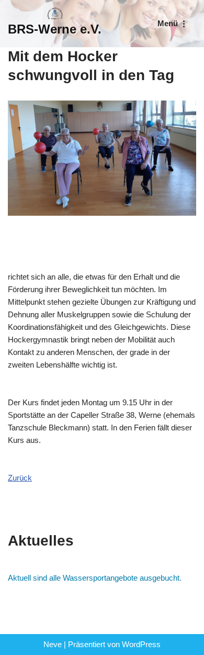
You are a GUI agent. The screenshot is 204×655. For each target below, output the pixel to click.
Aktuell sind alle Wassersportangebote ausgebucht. (95, 577)
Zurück (20, 477)
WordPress (141, 644)
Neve (52, 644)
